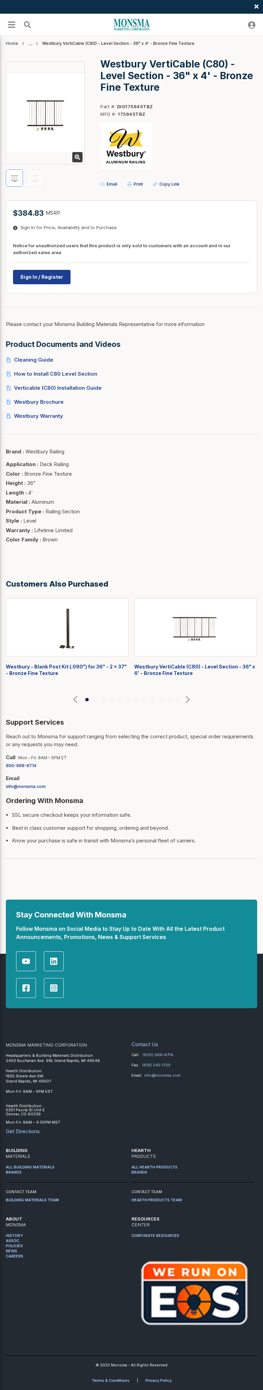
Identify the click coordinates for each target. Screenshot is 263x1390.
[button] (75, 700)
